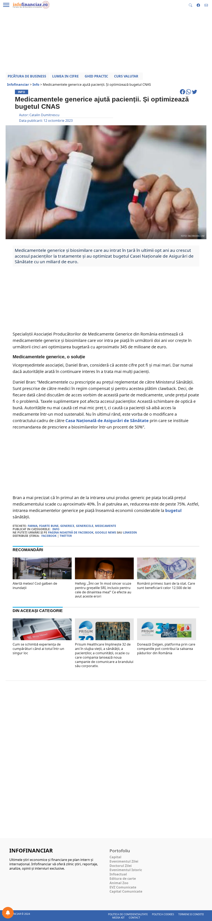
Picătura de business (27, 76)
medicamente (105, 526)
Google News (105, 532)
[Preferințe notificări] (8, 913)
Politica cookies (163, 914)
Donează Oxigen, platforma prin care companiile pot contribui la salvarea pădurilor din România (166, 648)
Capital (115, 857)
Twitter (66, 536)
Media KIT (118, 917)
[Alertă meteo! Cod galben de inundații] (42, 578)
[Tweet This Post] (194, 93)
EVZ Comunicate (123, 887)
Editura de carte (123, 878)
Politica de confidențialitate (128, 914)
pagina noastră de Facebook (70, 532)
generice (67, 526)
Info (55, 529)
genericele (84, 526)
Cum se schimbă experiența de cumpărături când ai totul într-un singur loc (38, 648)
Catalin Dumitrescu (44, 115)
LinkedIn (130, 532)
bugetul (173, 510)
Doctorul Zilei (121, 865)
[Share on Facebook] (183, 93)
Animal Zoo (119, 883)
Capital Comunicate (126, 891)
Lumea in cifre (65, 76)
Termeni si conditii (191, 914)
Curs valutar (126, 76)
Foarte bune (49, 526)
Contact (134, 917)
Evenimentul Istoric (126, 870)
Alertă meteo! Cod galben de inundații (35, 585)
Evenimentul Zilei (124, 861)
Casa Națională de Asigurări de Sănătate (106, 420)
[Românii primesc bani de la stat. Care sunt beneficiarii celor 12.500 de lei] (166, 577)
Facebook (49, 536)
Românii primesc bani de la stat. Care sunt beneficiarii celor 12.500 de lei (166, 585)
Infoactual (118, 874)
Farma (32, 526)
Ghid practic (96, 76)
